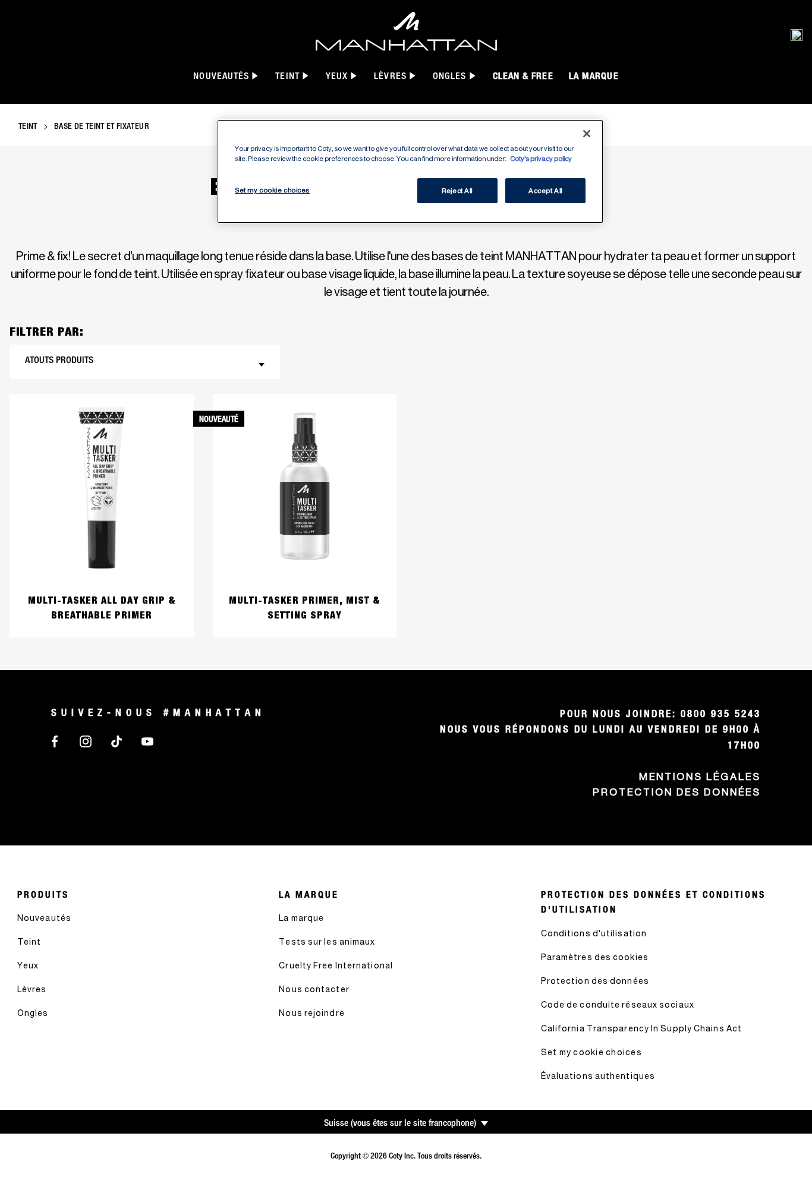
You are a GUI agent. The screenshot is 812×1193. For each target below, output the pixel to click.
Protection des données (677, 792)
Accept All (545, 190)
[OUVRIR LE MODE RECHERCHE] (796, 34)
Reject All (457, 190)
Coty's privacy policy (541, 158)
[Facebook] (55, 740)
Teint (27, 126)
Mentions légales (700, 776)
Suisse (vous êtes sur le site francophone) (400, 1122)
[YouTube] (147, 740)
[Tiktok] (116, 740)
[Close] (587, 134)
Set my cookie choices (591, 1052)
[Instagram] (86, 740)
